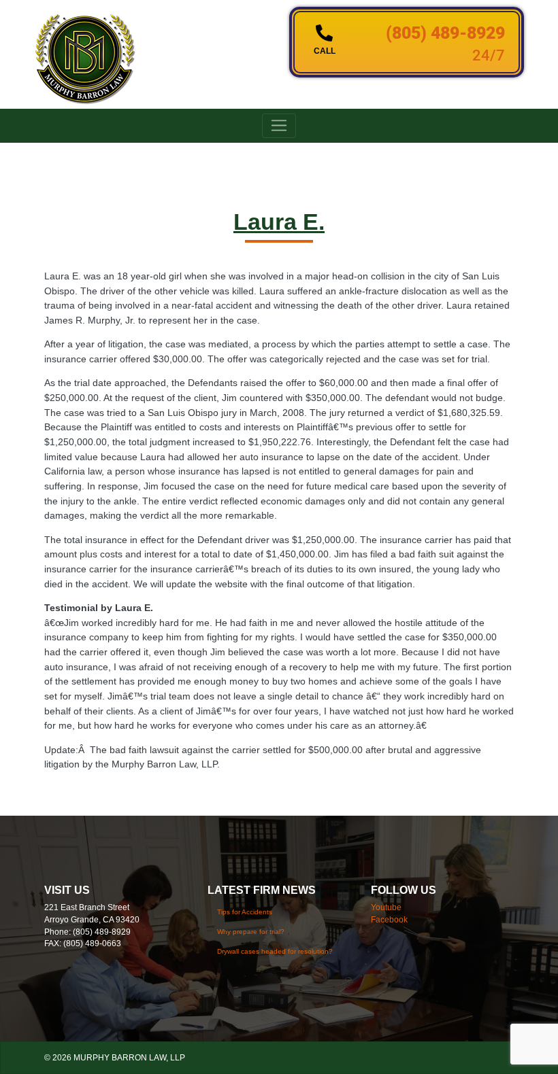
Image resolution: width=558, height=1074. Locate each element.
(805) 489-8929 (445, 33)
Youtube (386, 907)
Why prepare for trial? (250, 931)
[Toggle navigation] (278, 126)
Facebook (389, 919)
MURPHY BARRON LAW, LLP (129, 1057)
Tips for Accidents (244, 912)
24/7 (488, 55)
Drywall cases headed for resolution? (275, 951)
